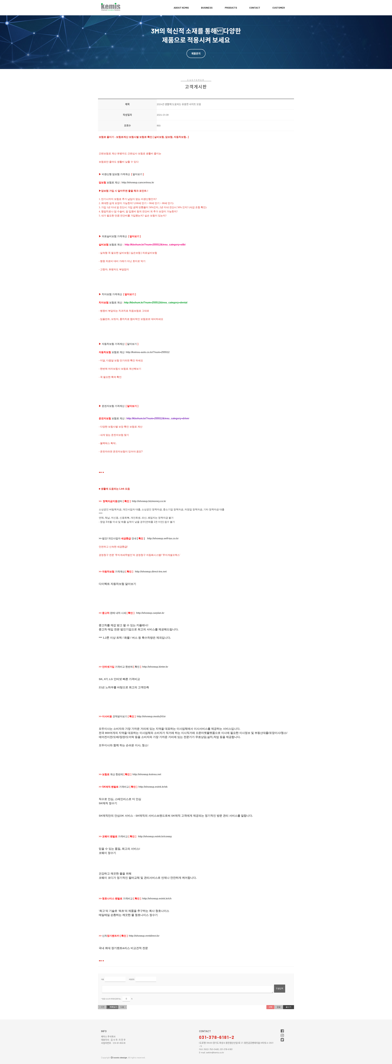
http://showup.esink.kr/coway (155, 836)
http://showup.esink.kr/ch (157, 898)
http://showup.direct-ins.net (151, 571)
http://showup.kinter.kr (155, 666)
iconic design (120, 1057)
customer (278, 7)
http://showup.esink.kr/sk (153, 786)
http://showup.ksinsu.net (146, 774)
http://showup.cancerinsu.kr (138, 182)
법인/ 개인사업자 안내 (119, 538)
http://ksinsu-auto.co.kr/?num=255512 (148, 352)
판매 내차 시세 (114, 613)
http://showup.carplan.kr (150, 613)
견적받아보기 (114, 716)
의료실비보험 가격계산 (114, 236)
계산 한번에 (112, 774)
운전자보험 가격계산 (113, 406)
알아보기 (137, 174)
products (231, 7)
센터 (112, 501)
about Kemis (181, 7)
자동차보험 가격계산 (113, 344)
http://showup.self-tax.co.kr (163, 538)
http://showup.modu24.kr (151, 716)
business (207, 7)
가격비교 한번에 (117, 666)
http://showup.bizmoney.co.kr (149, 501)
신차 (110, 935)
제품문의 (196, 53)
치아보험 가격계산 (112, 294)
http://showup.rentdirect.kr (144, 935)
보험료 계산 (109, 182)
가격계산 (113, 571)
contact (254, 7)
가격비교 (115, 786)
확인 (137, 666)
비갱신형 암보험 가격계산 (116, 174)
